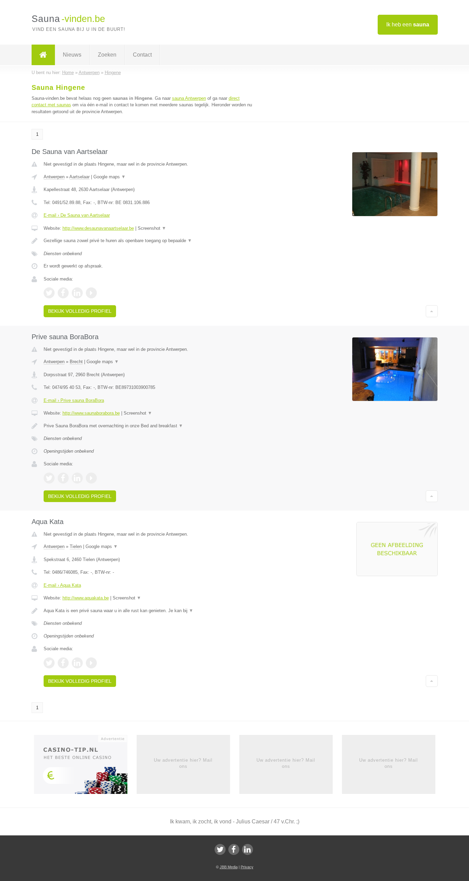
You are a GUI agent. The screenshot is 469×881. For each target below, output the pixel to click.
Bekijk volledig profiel (80, 311)
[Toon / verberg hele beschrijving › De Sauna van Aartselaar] (149, 240)
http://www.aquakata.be (85, 597)
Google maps (109, 176)
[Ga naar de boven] (432, 311)
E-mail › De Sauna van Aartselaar (77, 215)
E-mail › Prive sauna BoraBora (74, 400)
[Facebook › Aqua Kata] (63, 662)
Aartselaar (79, 176)
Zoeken (107, 55)
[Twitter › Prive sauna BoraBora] (49, 478)
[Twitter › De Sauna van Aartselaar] (49, 292)
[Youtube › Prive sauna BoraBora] (91, 478)
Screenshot (152, 228)
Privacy (247, 867)
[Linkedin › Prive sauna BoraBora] (77, 478)
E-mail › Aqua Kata (62, 585)
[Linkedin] (247, 849)
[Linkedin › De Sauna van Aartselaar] (77, 292)
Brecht (76, 361)
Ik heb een (407, 24)
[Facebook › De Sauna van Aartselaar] (63, 292)
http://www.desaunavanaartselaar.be (98, 228)
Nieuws (72, 55)
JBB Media (229, 867)
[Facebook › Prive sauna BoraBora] (63, 478)
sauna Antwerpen (189, 98)
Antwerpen (54, 176)
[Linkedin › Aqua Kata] (77, 662)
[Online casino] (85, 766)
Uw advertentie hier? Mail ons (183, 763)
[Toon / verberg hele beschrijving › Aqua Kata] (149, 610)
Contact (142, 55)
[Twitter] (220, 849)
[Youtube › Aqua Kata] (91, 662)
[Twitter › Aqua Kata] (49, 662)
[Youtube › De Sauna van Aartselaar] (91, 292)
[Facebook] (233, 849)
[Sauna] (43, 55)
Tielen (76, 546)
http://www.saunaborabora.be (91, 413)
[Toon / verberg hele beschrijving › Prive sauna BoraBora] (149, 425)
